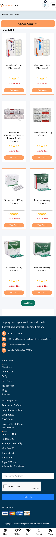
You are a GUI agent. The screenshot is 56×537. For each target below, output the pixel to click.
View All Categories (28, 23)
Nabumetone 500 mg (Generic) (14, 201)
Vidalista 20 (8, 448)
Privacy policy (9, 400)
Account (39, 534)
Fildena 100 (8, 438)
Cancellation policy (12, 409)
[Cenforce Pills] (9, 5)
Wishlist (17, 532)
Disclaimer (7, 419)
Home (6, 15)
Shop (5, 534)
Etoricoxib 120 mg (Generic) (14, 269)
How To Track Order (12, 424)
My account (8, 385)
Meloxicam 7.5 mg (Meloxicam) (14, 66)
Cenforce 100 (9, 434)
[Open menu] (53, 5)
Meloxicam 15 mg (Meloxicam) (42, 66)
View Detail (14, 90)
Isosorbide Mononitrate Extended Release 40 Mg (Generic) (14, 136)
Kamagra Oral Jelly (12, 443)
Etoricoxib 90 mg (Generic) (42, 269)
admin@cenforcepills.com (18, 345)
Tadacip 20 (7, 457)
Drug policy (8, 414)
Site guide (7, 380)
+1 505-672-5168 (15, 333)
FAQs (5, 376)
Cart (27, 532)
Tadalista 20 (8, 452)
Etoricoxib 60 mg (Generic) (42, 201)
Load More (28, 303)
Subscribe (28, 497)
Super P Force (9, 462)
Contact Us (7, 371)
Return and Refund (11, 405)
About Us (7, 366)
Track (50, 534)
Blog (4, 390)
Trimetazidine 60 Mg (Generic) (42, 134)
